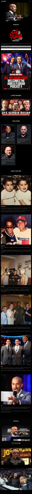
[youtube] (19, 443)
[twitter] (14, 443)
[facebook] (12, 443)
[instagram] (16, 443)
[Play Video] (16, 107)
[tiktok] (18, 443)
